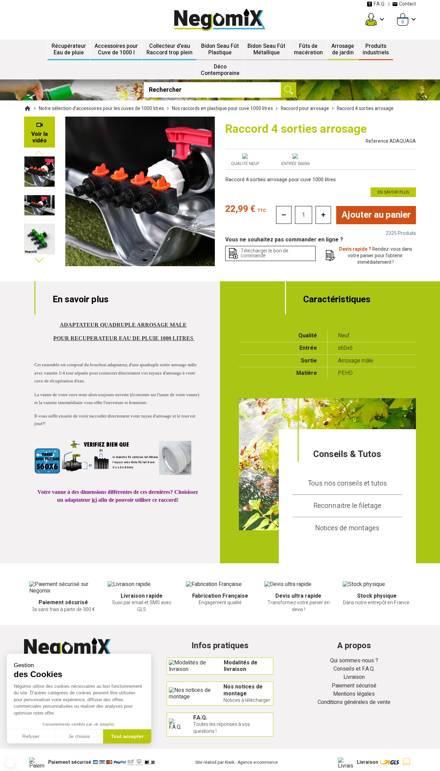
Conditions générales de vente (354, 702)
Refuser (31, 736)
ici (94, 500)
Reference (391, 141)
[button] (10, 763)
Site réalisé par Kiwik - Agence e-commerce (236, 762)
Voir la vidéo (39, 137)
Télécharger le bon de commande (264, 253)
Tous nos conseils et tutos (347, 483)
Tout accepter (127, 736)
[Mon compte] (371, 19)
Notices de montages (347, 528)
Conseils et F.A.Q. (354, 669)
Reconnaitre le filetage (347, 506)
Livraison (354, 677)
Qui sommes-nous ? (354, 661)
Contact (407, 4)
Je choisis (79, 736)
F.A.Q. (379, 4)
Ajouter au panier (376, 214)
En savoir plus (393, 192)
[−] (283, 215)
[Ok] (288, 90)
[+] (323, 215)
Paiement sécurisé (354, 686)
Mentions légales (354, 694)
